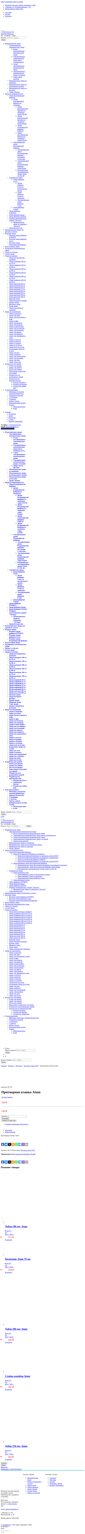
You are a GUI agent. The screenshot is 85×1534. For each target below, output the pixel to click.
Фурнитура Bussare (20, 384)
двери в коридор (15, 341)
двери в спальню (15, 343)
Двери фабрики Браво (17, 215)
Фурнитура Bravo (19, 382)
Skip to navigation (7, 2)
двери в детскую (15, 340)
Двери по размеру (11, 256)
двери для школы (15, 332)
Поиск (3, 40)
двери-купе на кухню (16, 347)
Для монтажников (11, 390)
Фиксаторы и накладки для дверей (21, 1005)
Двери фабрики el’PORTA (14, 212)
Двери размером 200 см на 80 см (20, 923)
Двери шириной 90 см (17, 293)
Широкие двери (14, 304)
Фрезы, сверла (14, 401)
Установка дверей (56, 1483)
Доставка (8, 12)
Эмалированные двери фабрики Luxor (23, 202)
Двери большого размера (18, 300)
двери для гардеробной (17, 356)
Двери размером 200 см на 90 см (20, 919)
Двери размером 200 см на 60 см (20, 917)
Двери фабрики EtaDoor (17, 217)
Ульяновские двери (16, 177)
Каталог (11, 1066)
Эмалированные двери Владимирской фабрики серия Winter (23, 164)
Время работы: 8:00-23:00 (14, 9)
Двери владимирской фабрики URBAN (22, 128)
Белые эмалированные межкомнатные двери (18, 52)
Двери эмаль (31, 1485)
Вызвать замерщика (16, 421)
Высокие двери (14, 299)
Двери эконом (32, 1489)
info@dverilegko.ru (7, 34)
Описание (8, 1130)
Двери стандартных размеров (19, 949)
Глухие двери (10, 254)
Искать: (3, 37)
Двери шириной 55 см (17, 285)
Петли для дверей (15, 369)
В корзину (5, 1118)
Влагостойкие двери (12, 246)
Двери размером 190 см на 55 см (20, 913)
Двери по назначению (13, 312)
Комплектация (10, 1132)
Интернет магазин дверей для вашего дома (20, 5)
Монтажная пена (19, 407)
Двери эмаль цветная (17, 78)
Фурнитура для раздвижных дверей (16, 376)
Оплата (7, 14)
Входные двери (10, 233)
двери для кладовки (16, 358)
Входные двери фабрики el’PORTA (16, 632)
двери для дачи (14, 360)
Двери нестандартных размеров (20, 912)
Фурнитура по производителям (15, 379)
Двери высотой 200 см (17, 297)
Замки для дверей (15, 367)
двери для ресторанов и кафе (19, 956)
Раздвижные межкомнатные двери (17, 904)
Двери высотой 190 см (17, 295)
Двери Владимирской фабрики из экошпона (18, 102)
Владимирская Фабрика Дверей (24, 1154)
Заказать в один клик (9, 1120)
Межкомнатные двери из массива (21, 846)
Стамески (12, 399)
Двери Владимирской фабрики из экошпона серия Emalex (22, 119)
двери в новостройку (16, 326)
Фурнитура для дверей (13, 364)
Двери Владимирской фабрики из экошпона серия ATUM (22, 110)
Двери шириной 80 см (17, 291)
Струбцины (13, 397)
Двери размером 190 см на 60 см (20, 915)
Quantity (4, 1116)
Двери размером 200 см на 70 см (20, 921)
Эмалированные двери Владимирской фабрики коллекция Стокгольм (23, 154)
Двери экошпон (32, 1487)
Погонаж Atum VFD (31, 1066)
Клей (15, 408)
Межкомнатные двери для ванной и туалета (14, 230)
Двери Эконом (14, 92)
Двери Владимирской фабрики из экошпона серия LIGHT (22, 136)
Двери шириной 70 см (17, 289)
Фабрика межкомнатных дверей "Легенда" (18, 219)
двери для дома (14, 315)
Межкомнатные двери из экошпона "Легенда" (20, 224)
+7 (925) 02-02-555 (7, 32)
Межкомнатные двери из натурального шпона (18, 85)
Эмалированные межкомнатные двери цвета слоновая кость (19, 59)
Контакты (12, 418)
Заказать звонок (7, 1097)
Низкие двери (14, 302)
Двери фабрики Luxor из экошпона (20, 195)
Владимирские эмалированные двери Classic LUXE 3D (23, 173)
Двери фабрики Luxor (21, 872)
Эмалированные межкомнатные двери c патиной (19, 73)
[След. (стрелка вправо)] (4, 1532)
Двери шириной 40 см (17, 284)
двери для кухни (15, 362)
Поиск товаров (6, 812)
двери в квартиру (15, 313)
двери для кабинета (16, 334)
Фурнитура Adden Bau (21, 1014)
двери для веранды (15, 325)
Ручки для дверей (15, 366)
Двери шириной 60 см (17, 287)
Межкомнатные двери (13, 43)
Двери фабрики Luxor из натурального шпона (22, 187)
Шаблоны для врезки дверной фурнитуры (16, 393)
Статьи (11, 419)
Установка (12, 414)
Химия (11, 405)
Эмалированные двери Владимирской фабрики (19, 145)
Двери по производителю (14, 94)
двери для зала (14, 353)
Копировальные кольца (17, 403)
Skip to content (18, 2)
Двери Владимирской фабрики (20, 852)
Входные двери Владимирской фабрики (17, 244)
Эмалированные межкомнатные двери (16, 46)
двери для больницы (16, 330)
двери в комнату (15, 354)
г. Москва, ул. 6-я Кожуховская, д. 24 (18, 7)
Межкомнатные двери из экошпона (17, 470)
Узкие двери (13, 306)
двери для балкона (15, 323)
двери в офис (13, 321)
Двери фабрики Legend (21, 880)
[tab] (44, 1130)
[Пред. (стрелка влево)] (1, 1532)
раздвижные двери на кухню (19, 984)
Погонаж (19, 1066)
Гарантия (8, 16)
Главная (8, 412)
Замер (11, 416)
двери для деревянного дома (19, 973)
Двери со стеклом (11, 252)
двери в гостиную (15, 345)
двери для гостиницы (16, 328)
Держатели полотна (16, 395)
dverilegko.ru (6, 1525)
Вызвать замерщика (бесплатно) (16, 1124)
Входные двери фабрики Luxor (15, 636)
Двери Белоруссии (15, 228)
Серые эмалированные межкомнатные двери (18, 66)
